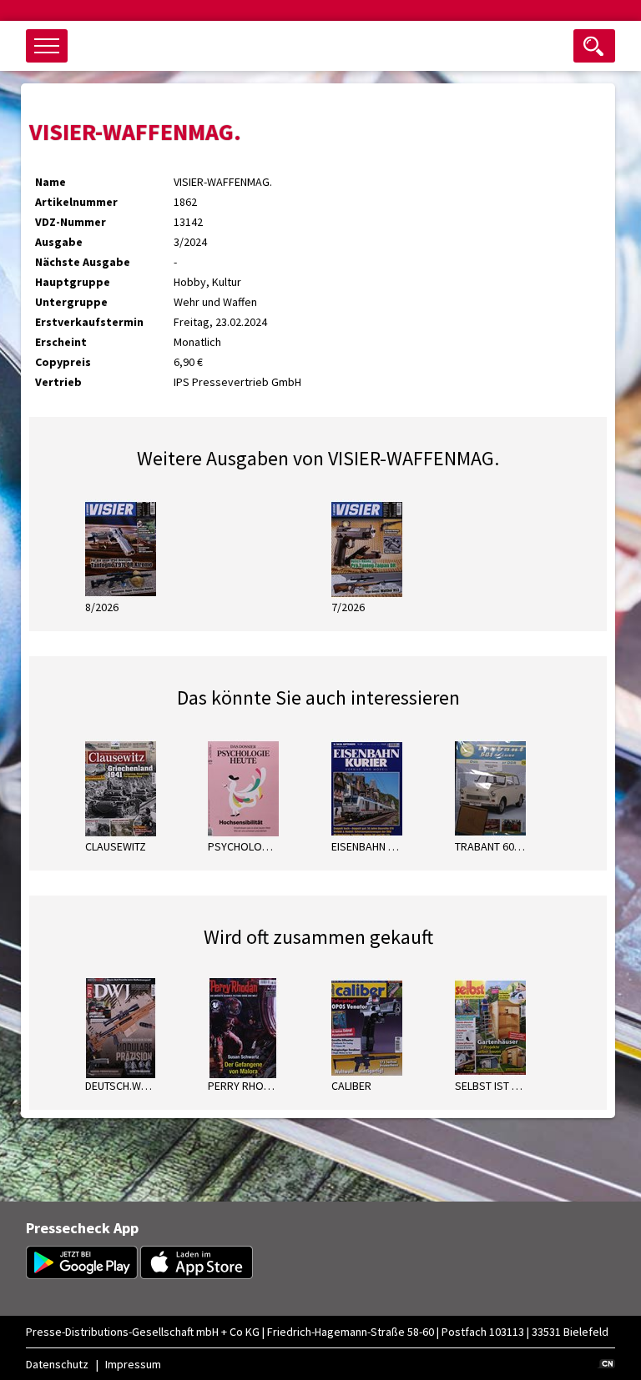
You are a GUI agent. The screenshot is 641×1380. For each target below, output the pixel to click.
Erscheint (61, 341)
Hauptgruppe (72, 281)
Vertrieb (58, 381)
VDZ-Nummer (70, 221)
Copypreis (63, 361)
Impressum (133, 1364)
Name (50, 181)
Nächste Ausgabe (82, 261)
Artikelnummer (76, 201)
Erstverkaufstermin (89, 321)
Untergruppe (71, 301)
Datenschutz (57, 1364)
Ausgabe (59, 241)
